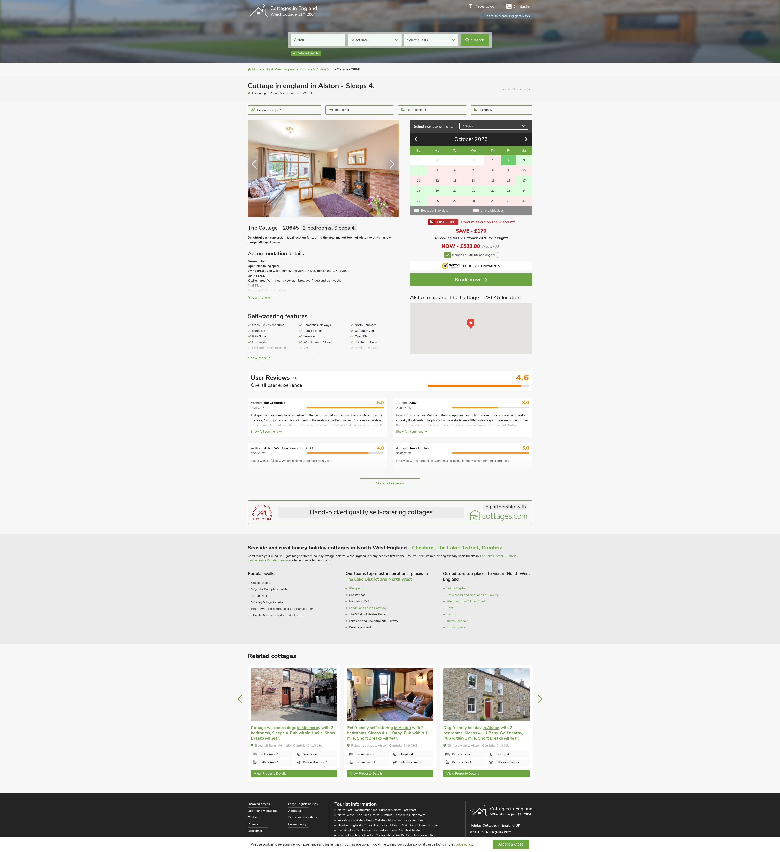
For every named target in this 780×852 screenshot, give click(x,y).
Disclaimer (255, 831)
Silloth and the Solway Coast (465, 601)
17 (524, 181)
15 (492, 181)
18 (418, 191)
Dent (449, 608)
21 (473, 191)
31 (524, 201)
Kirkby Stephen (456, 588)
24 (524, 191)
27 (454, 201)
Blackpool (355, 588)
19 (437, 191)
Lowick (451, 614)
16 (508, 181)
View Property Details (270, 773)
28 (473, 201)
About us (294, 811)
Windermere (276, 560)
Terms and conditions (303, 817)
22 (492, 191)
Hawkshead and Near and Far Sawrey (472, 595)
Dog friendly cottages (262, 811)
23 (508, 191)
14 (473, 181)
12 (437, 181)
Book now (469, 279)
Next (390, 168)
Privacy (253, 824)
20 (454, 191)
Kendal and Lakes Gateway (367, 608)
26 (437, 201)
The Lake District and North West (379, 579)
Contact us (523, 6)
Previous (256, 168)
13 (454, 181)
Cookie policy (297, 824)
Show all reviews (390, 483)
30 (508, 201)
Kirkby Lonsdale (457, 621)
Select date (359, 40)
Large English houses (303, 804)
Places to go (484, 6)
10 (524, 170)
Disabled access (259, 804)
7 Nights (467, 126)
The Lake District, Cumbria (498, 556)
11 (418, 181)
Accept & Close (510, 844)
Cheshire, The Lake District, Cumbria (457, 547)
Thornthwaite (455, 627)
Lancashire (255, 560)
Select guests (417, 40)
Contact (253, 817)
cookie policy (463, 844)
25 (418, 201)
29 (492, 201)
